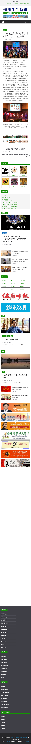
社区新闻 (4, 30)
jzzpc (11, 380)
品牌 (8, 336)
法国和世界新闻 (4, 629)
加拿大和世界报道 (5, 623)
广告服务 (3, 722)
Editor (11, 244)
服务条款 (3, 725)
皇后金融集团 (5, 199)
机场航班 (4, 283)
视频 (12, 336)
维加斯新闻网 (4, 638)
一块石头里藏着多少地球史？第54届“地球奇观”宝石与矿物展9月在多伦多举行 (15, 239)
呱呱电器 (4, 195)
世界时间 (22, 283)
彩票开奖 (22, 286)
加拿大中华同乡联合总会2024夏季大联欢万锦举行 (20, 396)
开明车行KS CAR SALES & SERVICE (10, 202)
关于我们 (3, 716)
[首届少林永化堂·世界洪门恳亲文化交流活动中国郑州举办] (6, 389)
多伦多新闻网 (4, 620)
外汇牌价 (13, 286)
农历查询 (13, 289)
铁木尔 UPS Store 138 (7, 201)
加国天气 (4, 280)
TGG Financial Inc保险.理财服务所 (9, 204)
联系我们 (3, 719)
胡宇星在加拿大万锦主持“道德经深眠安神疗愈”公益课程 (20, 252)
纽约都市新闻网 (4, 632)
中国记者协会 (4, 668)
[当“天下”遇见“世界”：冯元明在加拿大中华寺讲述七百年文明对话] (6, 269)
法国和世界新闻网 (5, 692)
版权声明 (3, 728)
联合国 (2, 677)
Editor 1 (11, 39)
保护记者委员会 (4, 665)
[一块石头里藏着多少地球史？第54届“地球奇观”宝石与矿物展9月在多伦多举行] (15, 223)
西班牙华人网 (4, 647)
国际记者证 (3, 656)
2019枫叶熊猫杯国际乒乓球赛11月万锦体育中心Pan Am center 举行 (16, 150)
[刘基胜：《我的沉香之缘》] (15, 326)
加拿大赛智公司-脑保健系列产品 (9, 208)
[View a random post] (28, 21)
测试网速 (4, 289)
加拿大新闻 (5, 233)
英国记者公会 (4, 671)
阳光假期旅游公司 (6, 197)
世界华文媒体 (4, 614)
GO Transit (22, 280)
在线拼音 (22, 289)
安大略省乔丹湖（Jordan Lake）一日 (15, 376)
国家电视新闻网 (4, 689)
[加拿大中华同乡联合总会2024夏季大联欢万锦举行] (6, 397)
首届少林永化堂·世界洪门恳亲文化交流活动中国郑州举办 (20, 388)
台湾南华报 (3, 641)
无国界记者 (3, 674)
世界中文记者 (4, 617)
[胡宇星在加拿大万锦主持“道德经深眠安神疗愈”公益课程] (6, 253)
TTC (12, 280)
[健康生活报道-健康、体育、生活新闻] (3, 21)
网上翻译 (4, 286)
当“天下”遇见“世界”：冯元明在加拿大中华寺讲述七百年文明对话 (20, 268)
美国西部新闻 (4, 635)
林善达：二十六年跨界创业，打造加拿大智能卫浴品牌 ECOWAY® (20, 260)
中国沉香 (4, 336)
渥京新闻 (3, 686)
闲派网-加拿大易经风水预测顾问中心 (10, 206)
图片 (3, 371)
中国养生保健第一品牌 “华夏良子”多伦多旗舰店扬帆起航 (15, 155)
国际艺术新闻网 (4, 626)
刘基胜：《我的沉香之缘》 (12, 339)
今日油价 (13, 283)
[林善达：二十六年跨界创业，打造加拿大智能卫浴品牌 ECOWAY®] (6, 261)
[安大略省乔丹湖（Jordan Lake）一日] (15, 362)
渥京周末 (3, 644)
